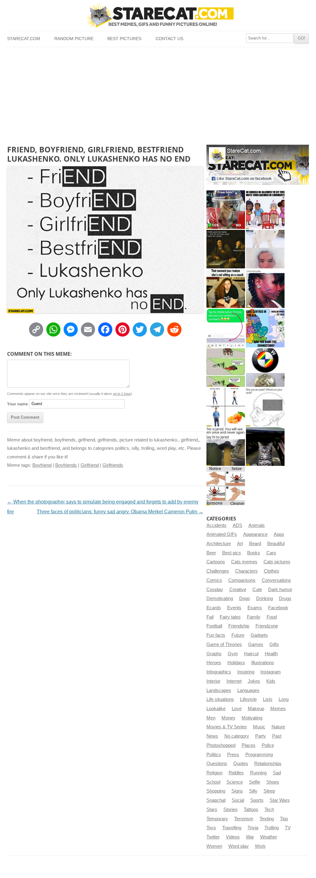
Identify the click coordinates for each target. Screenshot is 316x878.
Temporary (217, 818)
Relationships (267, 763)
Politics (213, 754)
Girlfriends (112, 465)
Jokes (254, 681)
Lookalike (216, 708)
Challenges (217, 571)
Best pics (231, 552)
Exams (254, 607)
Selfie (254, 782)
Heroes (213, 662)
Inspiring (245, 671)
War (250, 837)
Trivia (252, 827)
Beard (255, 543)
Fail (210, 617)
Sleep (269, 791)
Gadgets (259, 635)
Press (233, 754)
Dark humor (280, 589)
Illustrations (262, 662)
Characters (246, 571)
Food (272, 617)
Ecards (213, 607)
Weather (268, 837)
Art (240, 543)
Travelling (231, 827)
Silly (253, 791)
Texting (267, 818)
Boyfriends (66, 465)
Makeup (256, 708)
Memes (278, 708)
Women (214, 846)
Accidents (216, 525)
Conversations (276, 580)
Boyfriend (42, 465)
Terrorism (243, 818)
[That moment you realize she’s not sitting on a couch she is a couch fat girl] (225, 288)
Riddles (236, 772)
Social (238, 800)
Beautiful (276, 543)
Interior (213, 681)
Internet (234, 681)
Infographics (218, 671)
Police (268, 745)
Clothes (271, 571)
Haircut (251, 653)
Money (228, 717)
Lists (267, 699)
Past (276, 736)
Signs (237, 791)
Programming (259, 754)
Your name (17, 403)
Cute (257, 589)
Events (234, 607)
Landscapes (218, 690)
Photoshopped (220, 745)
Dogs (244, 598)
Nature (278, 726)
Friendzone (267, 625)
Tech (269, 809)
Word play (238, 846)
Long (284, 699)
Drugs (285, 598)
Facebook (278, 607)
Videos (233, 837)
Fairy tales (230, 617)
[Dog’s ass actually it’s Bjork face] (265, 249)
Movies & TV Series (226, 726)
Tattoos (251, 809)
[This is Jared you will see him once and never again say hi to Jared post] (225, 446)
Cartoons (215, 561)
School (213, 782)
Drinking (264, 598)
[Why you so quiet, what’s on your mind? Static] (265, 407)
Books (253, 552)
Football (214, 625)
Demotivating (219, 598)
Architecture (218, 543)
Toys (211, 827)
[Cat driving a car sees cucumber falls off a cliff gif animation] (265, 446)
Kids (270, 681)
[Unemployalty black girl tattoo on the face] (265, 288)
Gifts (274, 644)
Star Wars (280, 800)
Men (210, 717)
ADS (237, 525)
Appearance (255, 534)
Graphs (214, 653)
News (212, 736)
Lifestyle (248, 699)
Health (271, 653)
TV (288, 827)
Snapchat (216, 800)
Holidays (236, 662)
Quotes (240, 763)
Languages (248, 690)
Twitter (213, 837)
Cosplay (214, 589)
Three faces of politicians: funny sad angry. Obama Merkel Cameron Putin (120, 511)
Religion (214, 772)
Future (237, 635)
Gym (233, 653)
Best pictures (124, 38)
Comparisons (242, 580)
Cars (271, 552)
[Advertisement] (158, 93)
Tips (284, 818)
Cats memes (244, 561)
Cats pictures (277, 561)
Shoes (272, 782)
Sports (257, 800)
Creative (237, 589)
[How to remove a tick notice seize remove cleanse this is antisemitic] (225, 486)
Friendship (238, 625)
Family (253, 617)
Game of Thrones (224, 644)
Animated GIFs (221, 534)
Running (258, 772)
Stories (230, 809)
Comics (214, 580)
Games (255, 644)
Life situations (220, 699)
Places (249, 745)
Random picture (74, 38)
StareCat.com (23, 38)
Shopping (215, 791)
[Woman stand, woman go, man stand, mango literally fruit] (225, 407)
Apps (279, 534)
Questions (216, 763)
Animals (256, 525)
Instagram (270, 671)
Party (260, 736)
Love (237, 708)
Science (235, 782)
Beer (211, 552)
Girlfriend (90, 465)
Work (260, 846)
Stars (211, 809)
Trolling (271, 827)
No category (236, 736)
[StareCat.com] (158, 15)
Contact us (169, 38)
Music (259, 726)
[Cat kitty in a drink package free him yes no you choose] (225, 209)
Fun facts (215, 635)
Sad (277, 772)
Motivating (252, 717)
